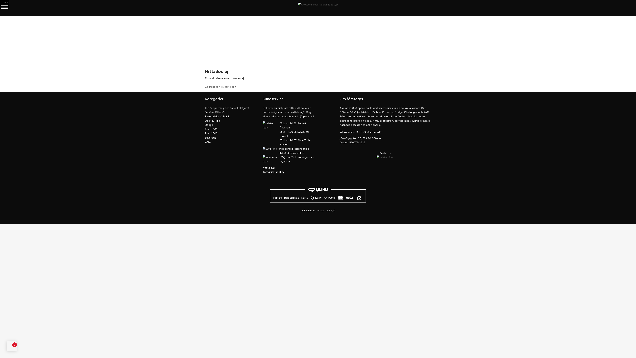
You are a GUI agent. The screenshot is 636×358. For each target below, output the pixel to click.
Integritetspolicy (273, 172)
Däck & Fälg (212, 120)
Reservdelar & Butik (217, 116)
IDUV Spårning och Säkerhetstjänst (227, 108)
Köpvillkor (269, 167)
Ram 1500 (211, 129)
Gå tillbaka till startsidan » (222, 86)
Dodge (209, 124)
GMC (208, 141)
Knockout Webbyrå (325, 210)
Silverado (210, 137)
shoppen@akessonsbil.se (294, 148)
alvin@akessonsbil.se (291, 153)
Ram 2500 (211, 133)
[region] (318, 40)
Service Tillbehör (215, 112)
